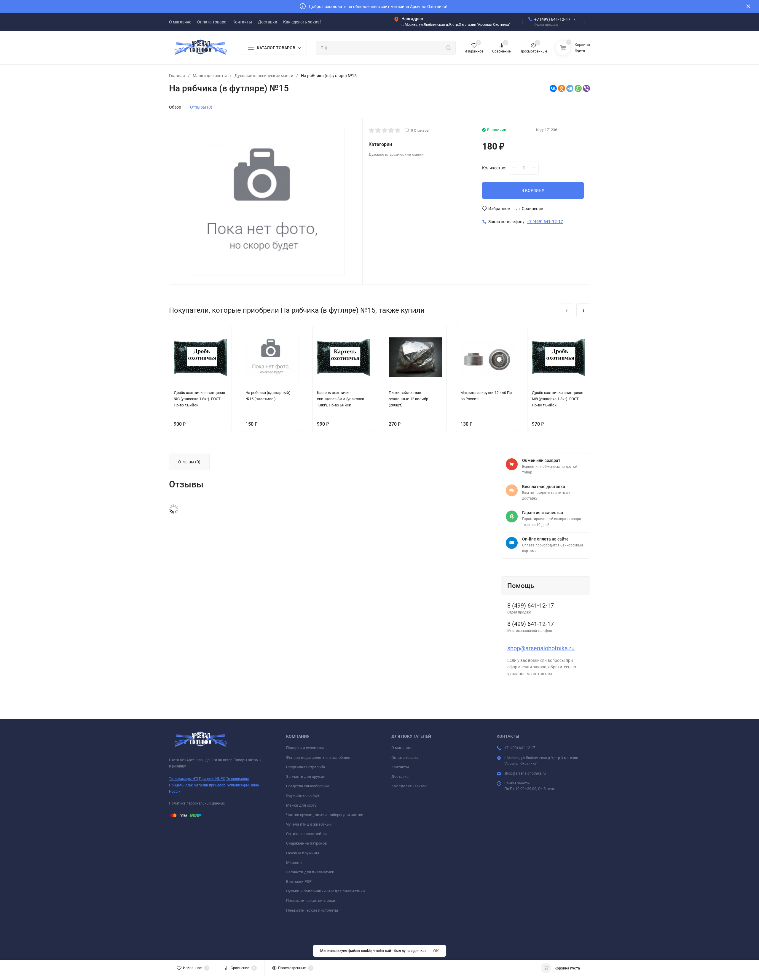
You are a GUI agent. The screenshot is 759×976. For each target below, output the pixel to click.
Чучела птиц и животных (308, 824)
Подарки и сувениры (305, 747)
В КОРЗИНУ (533, 190)
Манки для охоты (210, 76)
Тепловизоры (237, 779)
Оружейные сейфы (303, 795)
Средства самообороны (307, 786)
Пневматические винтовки (310, 900)
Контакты (400, 767)
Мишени (294, 862)
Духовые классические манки (264, 76)
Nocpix (174, 791)
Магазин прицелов (209, 785)
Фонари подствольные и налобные (318, 757)
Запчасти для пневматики (310, 872)
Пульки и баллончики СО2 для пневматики (325, 891)
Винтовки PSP (299, 881)
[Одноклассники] (561, 88)
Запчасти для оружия (305, 776)
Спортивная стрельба (305, 767)
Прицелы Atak (181, 785)
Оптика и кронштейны (306, 834)
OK (436, 950)
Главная (177, 76)
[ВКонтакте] (553, 88)
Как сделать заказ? (409, 786)
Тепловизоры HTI (183, 779)
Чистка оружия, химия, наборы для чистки (324, 815)
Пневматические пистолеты (312, 910)
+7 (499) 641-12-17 (552, 19)
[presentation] (566, 310)
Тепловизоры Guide (242, 785)
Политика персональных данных (197, 803)
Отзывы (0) (201, 107)
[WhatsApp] (578, 88)
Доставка (400, 776)
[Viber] (586, 88)
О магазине (401, 747)
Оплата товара (404, 757)
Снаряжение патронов (306, 843)
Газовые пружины (302, 853)
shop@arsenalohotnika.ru (541, 648)
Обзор (175, 107)
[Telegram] (569, 88)
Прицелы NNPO (212, 779)
